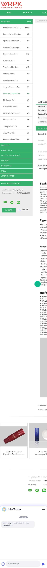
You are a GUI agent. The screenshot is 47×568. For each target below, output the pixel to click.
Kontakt (5, 161)
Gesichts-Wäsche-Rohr (16, 113)
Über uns (5, 145)
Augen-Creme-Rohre (16, 87)
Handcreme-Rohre (16, 80)
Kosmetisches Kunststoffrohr (16, 34)
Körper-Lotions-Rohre (16, 140)
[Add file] (3, 564)
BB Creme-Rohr (16, 100)
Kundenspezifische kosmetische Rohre (17, 27)
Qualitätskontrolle (10, 156)
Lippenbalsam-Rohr (16, 54)
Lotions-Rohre (16, 74)
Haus (9, 13)
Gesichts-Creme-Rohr (16, 93)
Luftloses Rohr (16, 60)
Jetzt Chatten (8, 176)
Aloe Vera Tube (16, 133)
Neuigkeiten (6, 166)
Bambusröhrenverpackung (16, 47)
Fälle (3, 171)
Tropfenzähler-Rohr (16, 67)
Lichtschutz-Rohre (16, 107)
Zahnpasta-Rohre (16, 126)
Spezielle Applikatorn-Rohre (16, 41)
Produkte (27, 13)
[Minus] (43, 509)
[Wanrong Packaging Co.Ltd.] (5, 202)
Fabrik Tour (6, 151)
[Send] (43, 564)
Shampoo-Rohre (16, 120)
